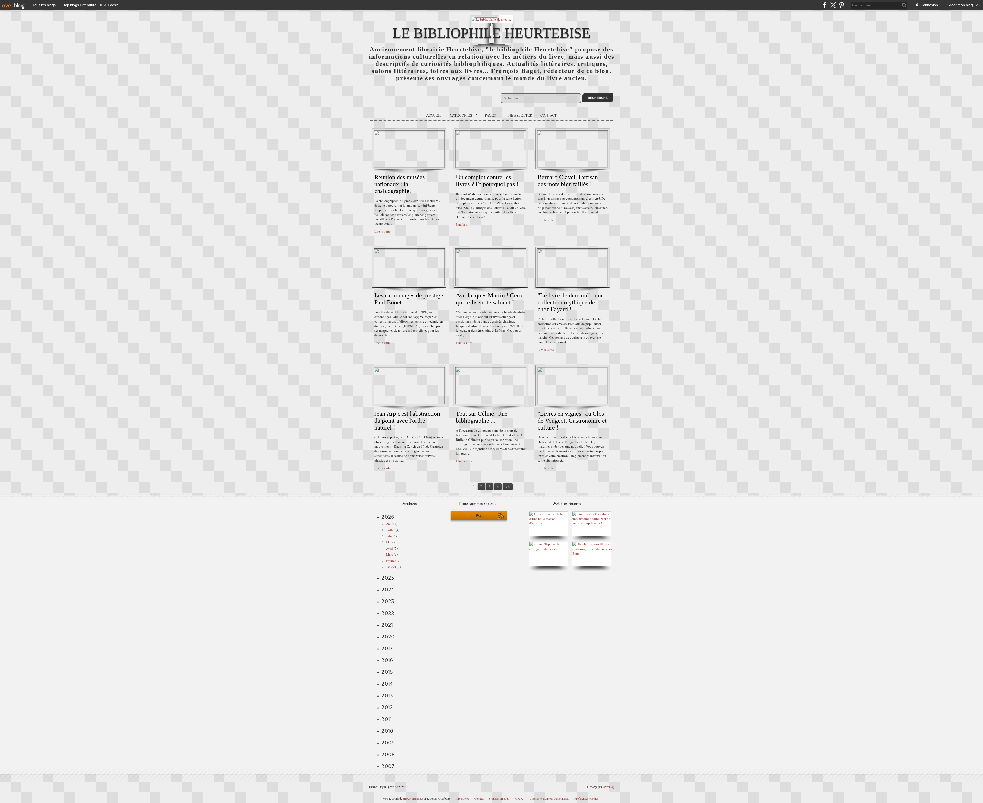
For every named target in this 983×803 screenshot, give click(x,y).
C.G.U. (519, 798)
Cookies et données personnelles (549, 798)
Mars (389, 554)
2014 (387, 684)
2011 (386, 719)
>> (507, 486)
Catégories (459, 115)
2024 (387, 589)
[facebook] (824, 5)
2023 (387, 601)
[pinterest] (841, 5)
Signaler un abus (499, 798)
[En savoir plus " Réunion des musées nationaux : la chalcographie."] (409, 166)
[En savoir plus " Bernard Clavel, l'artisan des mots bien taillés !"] (572, 166)
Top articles (462, 798)
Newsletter (520, 115)
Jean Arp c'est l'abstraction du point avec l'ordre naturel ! (407, 420)
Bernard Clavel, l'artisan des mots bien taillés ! (568, 180)
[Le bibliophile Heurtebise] (491, 19)
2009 (388, 743)
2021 (387, 625)
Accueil (434, 115)
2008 (388, 754)
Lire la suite (382, 231)
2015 (387, 672)
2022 (387, 613)
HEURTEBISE (412, 798)
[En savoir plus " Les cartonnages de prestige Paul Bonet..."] (409, 284)
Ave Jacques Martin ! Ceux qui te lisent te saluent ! (489, 299)
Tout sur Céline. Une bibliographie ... (481, 417)
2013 (387, 695)
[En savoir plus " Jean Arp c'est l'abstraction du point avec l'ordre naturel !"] (409, 403)
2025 (387, 578)
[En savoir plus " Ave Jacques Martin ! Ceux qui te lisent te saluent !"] (491, 284)
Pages (488, 115)
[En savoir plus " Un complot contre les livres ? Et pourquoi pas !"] (491, 166)
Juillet (390, 530)
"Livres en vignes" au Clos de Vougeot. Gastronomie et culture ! (572, 420)
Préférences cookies (586, 798)
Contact (548, 115)
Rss (479, 515)
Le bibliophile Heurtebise (492, 33)
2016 (387, 660)
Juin (389, 536)
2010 (387, 731)
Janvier (391, 566)
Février (391, 560)
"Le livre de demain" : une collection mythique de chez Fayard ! (571, 302)
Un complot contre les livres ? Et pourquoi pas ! (487, 180)
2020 (388, 637)
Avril (389, 548)
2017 (386, 648)
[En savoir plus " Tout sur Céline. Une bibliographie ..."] (491, 403)
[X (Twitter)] (833, 5)
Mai (389, 542)
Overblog (608, 787)
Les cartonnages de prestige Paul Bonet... (408, 299)
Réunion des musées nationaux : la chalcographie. (399, 184)
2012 (387, 707)
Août (389, 523)
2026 (387, 517)
